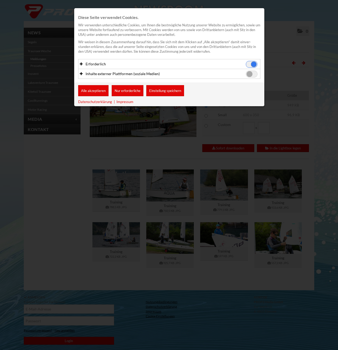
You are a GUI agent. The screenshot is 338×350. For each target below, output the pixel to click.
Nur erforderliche (127, 91)
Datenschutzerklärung (95, 102)
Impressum (124, 102)
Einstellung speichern (165, 91)
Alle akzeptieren (93, 91)
